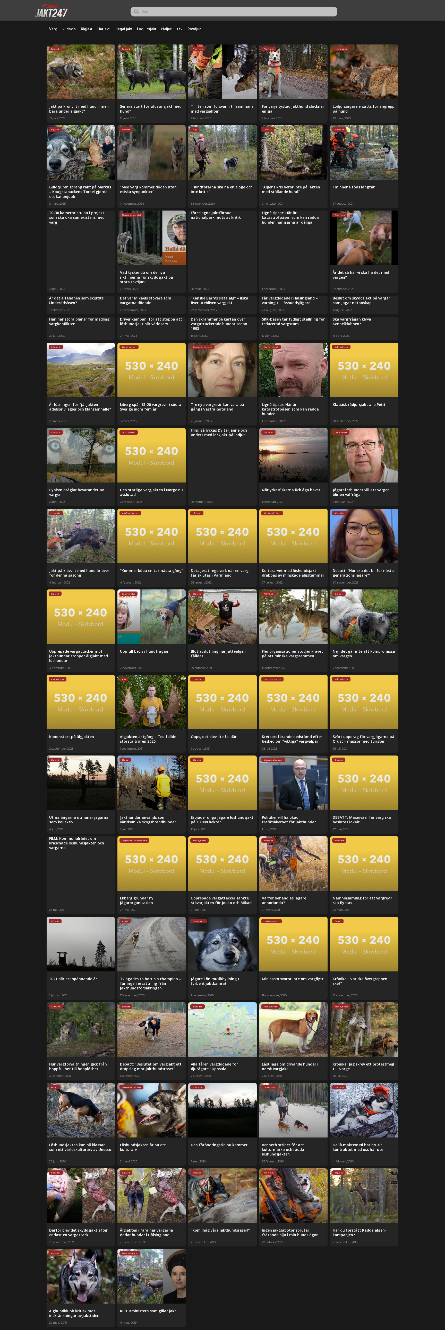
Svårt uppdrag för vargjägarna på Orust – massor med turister (363, 739)
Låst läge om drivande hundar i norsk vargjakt (290, 1066)
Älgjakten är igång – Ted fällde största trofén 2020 (148, 739)
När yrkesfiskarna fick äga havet (291, 489)
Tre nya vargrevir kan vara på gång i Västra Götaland (217, 407)
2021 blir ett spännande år (73, 978)
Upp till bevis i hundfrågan (144, 651)
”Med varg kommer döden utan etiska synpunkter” (148, 189)
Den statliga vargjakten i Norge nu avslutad (151, 492)
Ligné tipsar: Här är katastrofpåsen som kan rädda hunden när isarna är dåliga (290, 217)
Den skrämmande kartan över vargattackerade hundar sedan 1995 (219, 324)
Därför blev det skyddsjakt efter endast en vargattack (78, 1232)
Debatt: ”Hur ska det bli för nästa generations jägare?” (363, 573)
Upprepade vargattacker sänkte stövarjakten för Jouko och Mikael (221, 900)
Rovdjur (194, 29)
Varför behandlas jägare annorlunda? (284, 900)
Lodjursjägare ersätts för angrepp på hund (364, 108)
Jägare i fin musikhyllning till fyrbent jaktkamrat (217, 981)
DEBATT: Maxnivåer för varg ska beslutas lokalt (362, 819)
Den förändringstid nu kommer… (221, 1144)
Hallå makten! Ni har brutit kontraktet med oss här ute (358, 1147)
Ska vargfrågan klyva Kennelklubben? (352, 321)
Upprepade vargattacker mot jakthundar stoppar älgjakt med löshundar (78, 656)
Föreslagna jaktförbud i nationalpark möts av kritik (216, 215)
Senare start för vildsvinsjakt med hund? (151, 108)
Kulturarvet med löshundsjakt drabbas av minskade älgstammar (293, 573)
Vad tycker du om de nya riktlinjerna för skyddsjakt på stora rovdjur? (146, 277)
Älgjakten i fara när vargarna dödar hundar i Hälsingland (146, 1232)
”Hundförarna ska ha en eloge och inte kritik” (222, 189)
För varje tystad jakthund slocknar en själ (293, 108)
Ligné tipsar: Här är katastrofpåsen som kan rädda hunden (290, 409)
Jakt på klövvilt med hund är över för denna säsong (79, 573)
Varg (53, 29)
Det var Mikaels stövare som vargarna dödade (145, 300)
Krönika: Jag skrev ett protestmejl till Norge (363, 1066)
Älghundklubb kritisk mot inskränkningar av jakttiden (74, 1313)
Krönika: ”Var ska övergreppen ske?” (360, 981)
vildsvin (69, 29)
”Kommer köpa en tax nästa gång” (151, 570)
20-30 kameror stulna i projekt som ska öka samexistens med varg (77, 217)
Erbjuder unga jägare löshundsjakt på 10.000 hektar (222, 819)
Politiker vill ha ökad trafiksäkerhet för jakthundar (289, 819)
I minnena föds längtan (354, 187)
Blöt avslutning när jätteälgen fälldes (218, 653)
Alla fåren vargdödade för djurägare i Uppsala (214, 1066)
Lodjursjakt (146, 29)
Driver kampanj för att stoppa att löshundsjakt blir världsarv (151, 321)
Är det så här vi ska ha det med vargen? (361, 274)
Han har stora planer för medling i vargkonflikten (80, 321)
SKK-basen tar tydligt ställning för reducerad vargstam (293, 321)
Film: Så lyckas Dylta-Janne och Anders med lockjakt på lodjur (219, 432)
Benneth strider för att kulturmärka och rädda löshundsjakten (283, 1149)
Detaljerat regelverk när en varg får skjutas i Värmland (220, 573)
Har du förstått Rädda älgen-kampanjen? (359, 1232)
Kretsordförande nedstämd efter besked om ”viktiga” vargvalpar (292, 739)
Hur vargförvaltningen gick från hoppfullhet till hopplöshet (78, 1066)
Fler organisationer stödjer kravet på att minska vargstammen (292, 653)
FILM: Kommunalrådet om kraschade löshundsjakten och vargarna (76, 843)
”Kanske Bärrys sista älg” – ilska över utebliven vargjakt (219, 300)
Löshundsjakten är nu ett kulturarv (143, 1147)
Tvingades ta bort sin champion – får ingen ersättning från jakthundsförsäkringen (150, 983)
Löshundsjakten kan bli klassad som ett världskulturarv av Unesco (80, 1147)
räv (179, 29)
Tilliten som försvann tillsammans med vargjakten (222, 108)
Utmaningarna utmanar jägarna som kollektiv (78, 819)
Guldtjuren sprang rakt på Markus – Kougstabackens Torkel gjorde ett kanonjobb (80, 192)
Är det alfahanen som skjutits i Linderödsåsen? (77, 300)
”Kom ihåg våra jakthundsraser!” (220, 1230)
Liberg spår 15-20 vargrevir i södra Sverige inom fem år (150, 407)
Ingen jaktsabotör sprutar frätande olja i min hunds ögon (290, 1232)
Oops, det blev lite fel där (214, 736)
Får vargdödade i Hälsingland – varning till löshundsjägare (290, 300)
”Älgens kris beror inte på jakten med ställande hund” (291, 189)
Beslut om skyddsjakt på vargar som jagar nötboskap (361, 300)
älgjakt (86, 29)
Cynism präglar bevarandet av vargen (76, 492)
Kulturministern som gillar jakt (148, 1310)
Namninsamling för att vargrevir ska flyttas (362, 900)
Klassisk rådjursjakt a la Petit (359, 404)
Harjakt (103, 29)
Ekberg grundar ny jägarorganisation (136, 900)
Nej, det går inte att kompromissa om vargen (364, 653)
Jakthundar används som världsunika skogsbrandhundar (148, 819)
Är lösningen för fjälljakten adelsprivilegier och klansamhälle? (80, 407)
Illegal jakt (123, 29)
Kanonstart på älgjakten (71, 736)
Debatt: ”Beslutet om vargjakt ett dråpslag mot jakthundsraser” (151, 1066)
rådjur (166, 29)
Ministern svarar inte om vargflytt (293, 978)
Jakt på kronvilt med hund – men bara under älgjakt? (79, 108)
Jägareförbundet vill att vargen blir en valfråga (361, 492)
